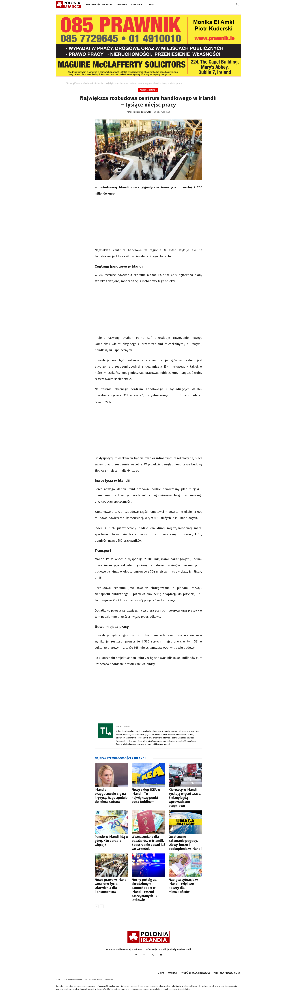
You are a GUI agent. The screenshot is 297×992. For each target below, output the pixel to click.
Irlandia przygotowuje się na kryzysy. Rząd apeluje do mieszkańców (111, 796)
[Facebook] (136, 955)
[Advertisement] (148, 222)
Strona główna (73, 83)
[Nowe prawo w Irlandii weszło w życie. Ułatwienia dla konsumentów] (111, 865)
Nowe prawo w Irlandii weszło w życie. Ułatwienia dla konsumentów (111, 886)
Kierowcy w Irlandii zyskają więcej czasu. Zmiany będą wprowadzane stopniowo (185, 798)
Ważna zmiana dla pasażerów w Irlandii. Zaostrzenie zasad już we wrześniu (148, 843)
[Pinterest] (144, 955)
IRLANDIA (122, 4)
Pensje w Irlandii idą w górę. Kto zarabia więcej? (111, 841)
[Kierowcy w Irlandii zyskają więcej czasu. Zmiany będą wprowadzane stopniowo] (185, 775)
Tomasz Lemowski (142, 112)
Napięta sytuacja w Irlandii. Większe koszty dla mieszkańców (183, 886)
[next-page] (101, 906)
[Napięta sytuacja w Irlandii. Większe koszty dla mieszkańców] (185, 865)
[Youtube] (161, 955)
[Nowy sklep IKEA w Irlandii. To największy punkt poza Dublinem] (148, 775)
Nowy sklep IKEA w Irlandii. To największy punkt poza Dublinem (146, 796)
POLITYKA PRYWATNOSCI (227, 972)
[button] (237, 5)
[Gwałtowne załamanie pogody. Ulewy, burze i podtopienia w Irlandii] (185, 822)
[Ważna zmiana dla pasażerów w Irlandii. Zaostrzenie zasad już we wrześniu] (148, 822)
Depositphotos (184, 989)
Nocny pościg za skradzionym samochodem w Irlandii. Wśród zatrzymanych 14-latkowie (145, 890)
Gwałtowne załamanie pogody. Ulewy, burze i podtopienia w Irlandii (185, 843)
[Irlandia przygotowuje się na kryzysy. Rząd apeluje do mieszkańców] (111, 775)
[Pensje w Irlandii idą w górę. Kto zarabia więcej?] (111, 822)
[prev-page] (97, 906)
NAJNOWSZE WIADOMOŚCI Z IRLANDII (120, 758)
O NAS (150, 4)
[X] (153, 955)
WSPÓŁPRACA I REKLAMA (195, 972)
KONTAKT (136, 4)
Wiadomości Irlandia (99, 4)
